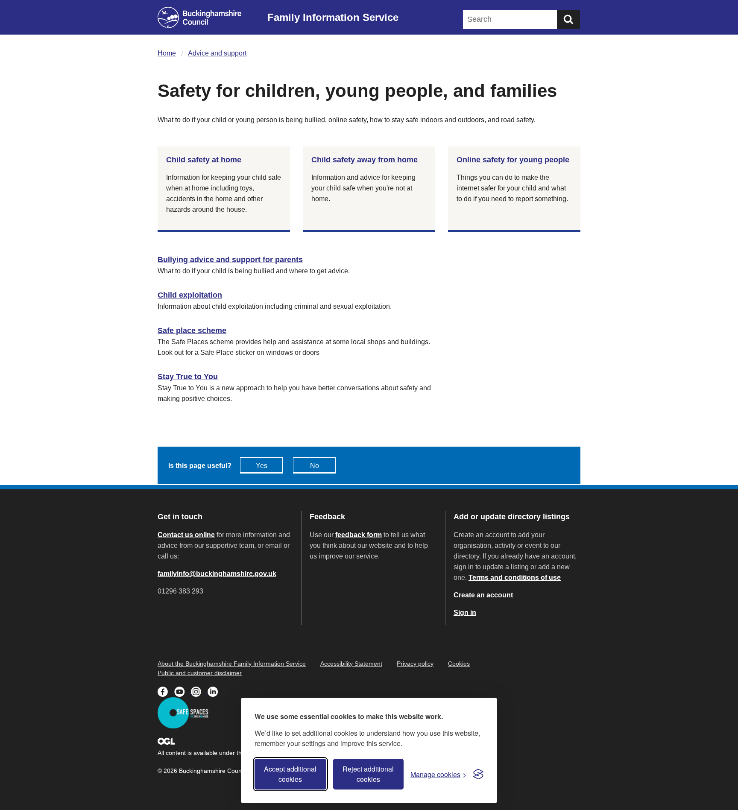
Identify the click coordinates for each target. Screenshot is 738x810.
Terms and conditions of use (515, 577)
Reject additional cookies (368, 774)
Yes (261, 465)
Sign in (465, 612)
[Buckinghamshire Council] (200, 17)
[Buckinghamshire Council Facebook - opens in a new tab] (166, 690)
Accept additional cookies (290, 774)
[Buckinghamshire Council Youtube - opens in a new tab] (182, 690)
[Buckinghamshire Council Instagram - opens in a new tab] (199, 690)
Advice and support (217, 53)
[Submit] (568, 19)
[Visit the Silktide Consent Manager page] (478, 774)
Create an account (483, 595)
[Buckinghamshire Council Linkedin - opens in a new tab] (215, 690)
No (314, 465)
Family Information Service (332, 17)
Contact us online (186, 534)
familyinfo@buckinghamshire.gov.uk (217, 573)
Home (167, 53)
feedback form (358, 534)
